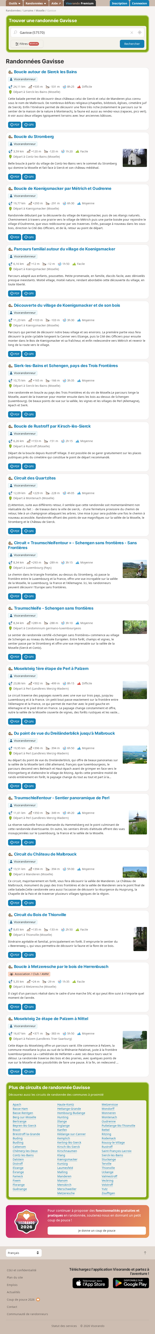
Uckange (107, 1172)
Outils (13, 3)
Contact (12, 1307)
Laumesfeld (65, 1168)
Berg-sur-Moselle (24, 1117)
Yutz (105, 1189)
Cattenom (19, 1147)
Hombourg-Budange (71, 1113)
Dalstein (18, 1159)
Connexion (139, 3)
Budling (18, 1142)
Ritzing (106, 1134)
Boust (16, 1130)
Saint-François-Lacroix (116, 1151)
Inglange (63, 1125)
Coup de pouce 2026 (21, 1299)
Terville (106, 1163)
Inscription (119, 3)
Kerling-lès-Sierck (69, 1142)
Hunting (62, 1117)
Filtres (28, 44)
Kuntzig (62, 1163)
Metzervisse (110, 1104)
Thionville (108, 1168)
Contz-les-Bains (23, 1155)
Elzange (18, 1168)
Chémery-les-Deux (25, 1151)
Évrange (18, 1172)
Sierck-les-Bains (112, 1155)
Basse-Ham (20, 1109)
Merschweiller (66, 1189)
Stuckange (109, 1159)
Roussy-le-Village (113, 1142)
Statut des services (64, 1326)
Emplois (12, 1285)
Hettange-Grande (69, 1109)
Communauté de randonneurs (27, 1314)
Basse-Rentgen (23, 1113)
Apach (17, 1104)
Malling (62, 1172)
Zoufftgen (108, 1193)
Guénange (20, 1189)
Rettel (106, 1130)
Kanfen (62, 1130)
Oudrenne (109, 1121)
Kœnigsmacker (67, 1159)
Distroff (18, 1163)
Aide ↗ (56, 3)
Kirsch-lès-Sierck (68, 1147)
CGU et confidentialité (21, 1270)
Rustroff (107, 1147)
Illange (62, 1121)
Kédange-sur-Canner (71, 1134)
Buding (18, 1138)
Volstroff (107, 1185)
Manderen (64, 1176)
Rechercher (132, 44)
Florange (19, 1185)
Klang (61, 1155)
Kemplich (63, 1138)
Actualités (13, 1292)
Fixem (17, 1180)
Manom (62, 1180)
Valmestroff (109, 1176)
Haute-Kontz (65, 1104)
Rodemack (109, 1138)
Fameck (18, 1176)
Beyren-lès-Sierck (24, 1125)
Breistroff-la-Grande (26, 1134)
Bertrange (19, 1121)
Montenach (109, 1117)
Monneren (109, 1113)
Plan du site (15, 1277)
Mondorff (108, 1109)
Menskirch (64, 1185)
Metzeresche (66, 1193)
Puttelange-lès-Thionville (118, 1125)
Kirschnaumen (67, 1151)
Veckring (107, 1180)
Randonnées (35, 3)
